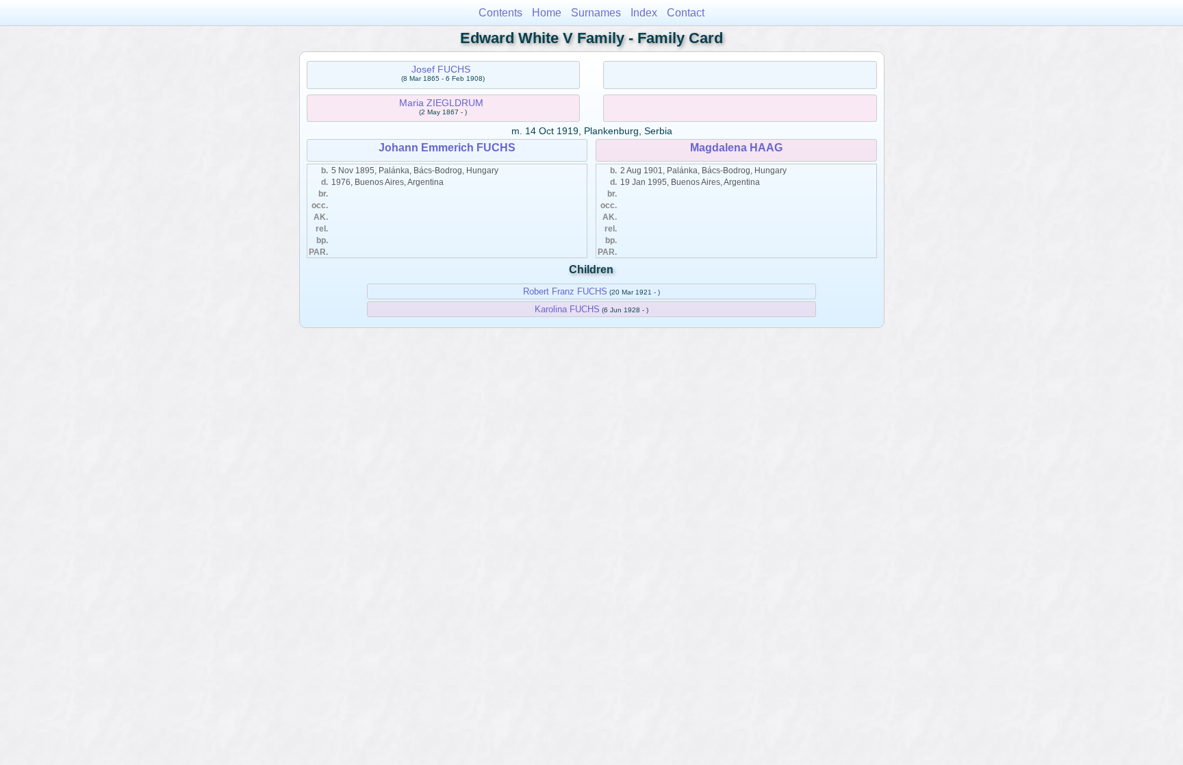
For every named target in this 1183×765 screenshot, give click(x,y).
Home (546, 12)
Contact (685, 12)
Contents (500, 12)
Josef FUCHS (440, 69)
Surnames (596, 12)
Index (644, 12)
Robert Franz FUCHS (565, 291)
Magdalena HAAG (736, 147)
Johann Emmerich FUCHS (447, 147)
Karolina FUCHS (567, 309)
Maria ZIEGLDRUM (441, 102)
